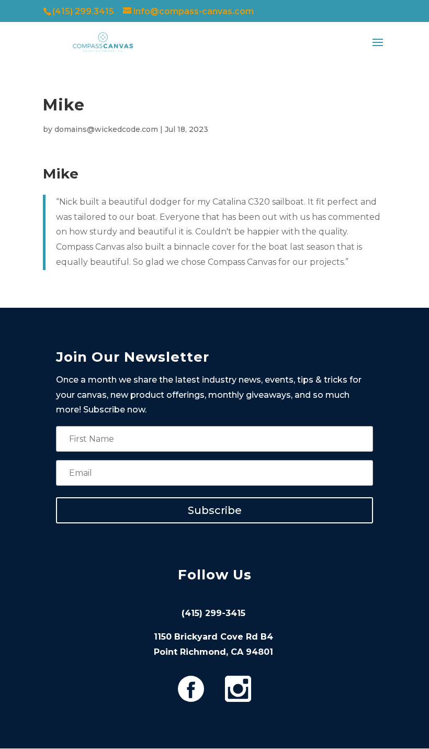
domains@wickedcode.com (106, 129)
